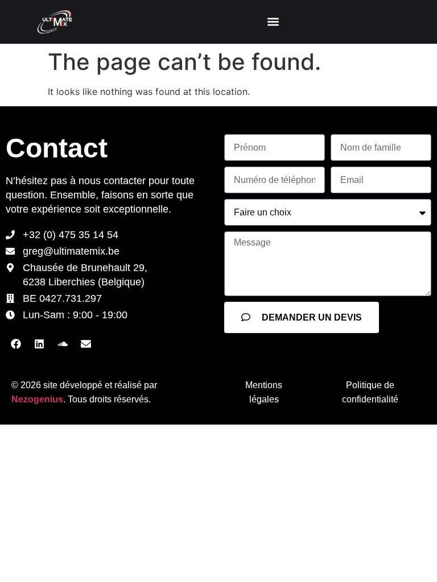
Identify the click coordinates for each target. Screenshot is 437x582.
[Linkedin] (39, 344)
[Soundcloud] (62, 344)
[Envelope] (86, 344)
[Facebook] (16, 344)
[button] (273, 22)
